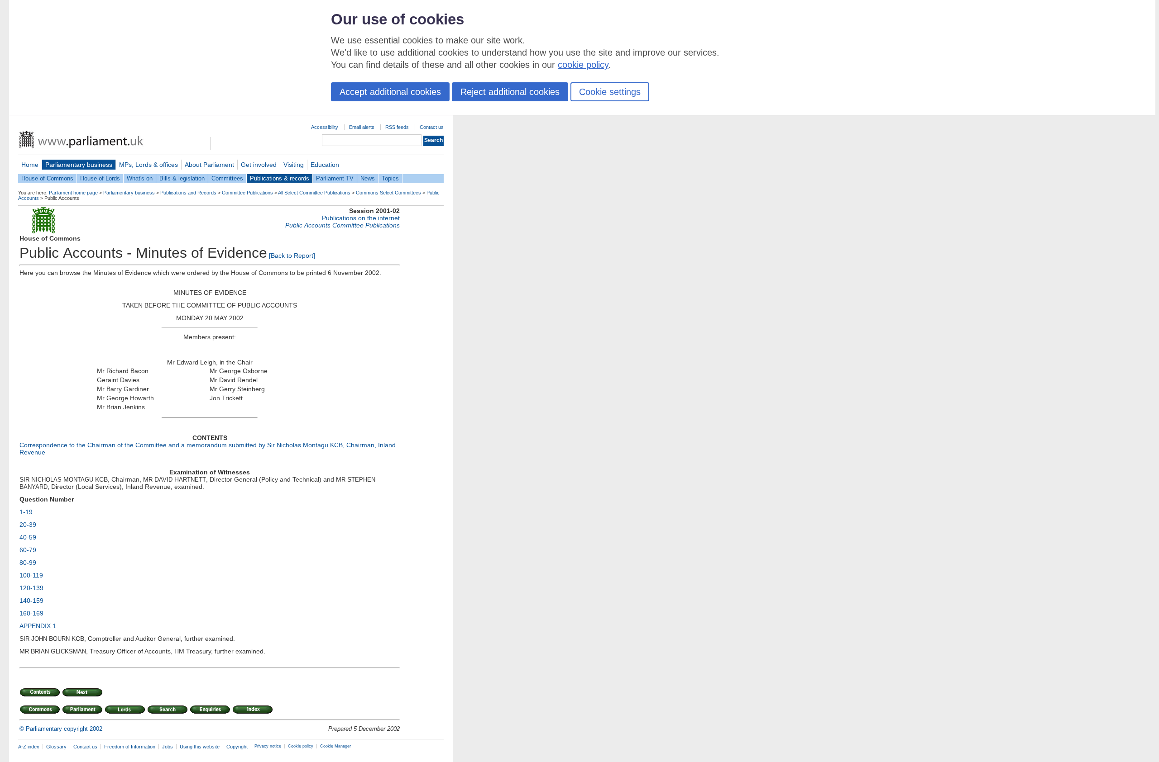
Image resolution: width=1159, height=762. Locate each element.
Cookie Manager (335, 746)
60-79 (27, 550)
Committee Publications (247, 192)
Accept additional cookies (390, 92)
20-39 (27, 524)
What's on (140, 178)
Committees (227, 178)
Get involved (259, 164)
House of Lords (100, 178)
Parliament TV (335, 178)
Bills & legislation (182, 178)
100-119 (31, 575)
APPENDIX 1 (37, 625)
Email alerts (361, 127)
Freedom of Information (129, 746)
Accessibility (324, 127)
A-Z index (28, 746)
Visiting (293, 164)
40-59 (27, 537)
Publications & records (279, 178)
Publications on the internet (361, 218)
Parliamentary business (78, 164)
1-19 (26, 512)
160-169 (31, 613)
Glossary (56, 746)
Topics (390, 178)
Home (29, 164)
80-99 (27, 562)
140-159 (31, 600)
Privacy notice (267, 746)
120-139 (31, 588)
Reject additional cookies (510, 92)
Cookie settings (610, 92)
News (367, 178)
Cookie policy (300, 746)
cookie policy (583, 65)
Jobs (167, 746)
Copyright (237, 746)
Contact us (432, 127)
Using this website (200, 746)
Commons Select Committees (388, 192)
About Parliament (209, 164)
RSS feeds (397, 127)
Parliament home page (73, 192)
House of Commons (47, 178)
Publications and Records (188, 192)
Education (325, 164)
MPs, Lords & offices (148, 164)
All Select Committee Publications (314, 192)
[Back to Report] (292, 255)
